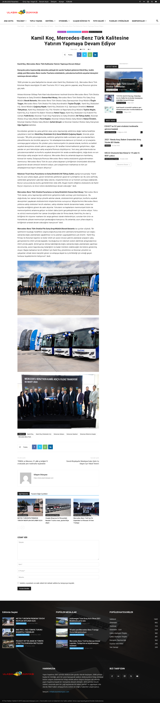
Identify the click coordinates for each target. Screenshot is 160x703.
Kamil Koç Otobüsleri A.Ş (43, 434)
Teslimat (21, 21)
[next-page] (22, 527)
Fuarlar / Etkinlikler (119, 21)
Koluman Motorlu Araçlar (88, 434)
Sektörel (49, 21)
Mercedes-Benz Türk (25, 437)
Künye (61, 1)
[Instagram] (148, 1)
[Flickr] (144, 1)
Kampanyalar (138, 21)
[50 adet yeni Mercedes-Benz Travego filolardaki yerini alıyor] (62, 633)
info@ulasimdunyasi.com (59, 692)
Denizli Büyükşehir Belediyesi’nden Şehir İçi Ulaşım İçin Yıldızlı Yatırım (83, 462)
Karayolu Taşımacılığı (23, 635)
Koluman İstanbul (72, 434)
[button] (157, 21)
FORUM (69, 1)
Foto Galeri (98, 21)
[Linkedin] (95, 54)
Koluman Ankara (59, 434)
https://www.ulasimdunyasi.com (43, 478)
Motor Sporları (121, 103)
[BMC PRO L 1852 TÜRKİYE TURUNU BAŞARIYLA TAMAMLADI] (8, 633)
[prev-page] (18, 527)
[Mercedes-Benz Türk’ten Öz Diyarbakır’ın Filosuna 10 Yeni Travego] (86, 507)
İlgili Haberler (23, 494)
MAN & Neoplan (22, 515)
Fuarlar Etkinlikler (75, 623)
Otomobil (63, 21)
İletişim (54, 1)
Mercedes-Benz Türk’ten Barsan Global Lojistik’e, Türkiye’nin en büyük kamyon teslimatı (85, 643)
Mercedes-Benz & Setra (45, 26)
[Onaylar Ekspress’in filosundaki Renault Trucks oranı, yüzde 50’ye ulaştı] (58, 507)
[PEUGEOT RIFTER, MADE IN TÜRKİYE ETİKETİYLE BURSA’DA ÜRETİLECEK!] (8, 644)
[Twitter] (152, 1)
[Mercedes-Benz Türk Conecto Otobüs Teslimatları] (124, 81)
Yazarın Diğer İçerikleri (39, 494)
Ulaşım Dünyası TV (81, 21)
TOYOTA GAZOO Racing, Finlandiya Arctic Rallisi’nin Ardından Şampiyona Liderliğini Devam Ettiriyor (129, 98)
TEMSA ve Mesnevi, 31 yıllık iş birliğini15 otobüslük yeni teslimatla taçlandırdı (32, 462)
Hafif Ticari (20, 646)
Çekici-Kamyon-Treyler (52, 515)
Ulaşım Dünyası (40, 474)
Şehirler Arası (30, 26)
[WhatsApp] (90, 54)
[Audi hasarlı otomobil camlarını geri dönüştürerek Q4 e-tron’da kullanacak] (109, 109)
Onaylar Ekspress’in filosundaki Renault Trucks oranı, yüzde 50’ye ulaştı (57, 520)
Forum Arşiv (43, 1)
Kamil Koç (30, 434)
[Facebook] (140, 1)
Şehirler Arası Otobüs (95, 32)
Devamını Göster (122, 165)
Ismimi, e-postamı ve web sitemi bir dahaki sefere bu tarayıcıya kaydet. (47, 583)
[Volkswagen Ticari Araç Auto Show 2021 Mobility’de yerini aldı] (62, 621)
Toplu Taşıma (36, 21)
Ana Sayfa (8, 21)
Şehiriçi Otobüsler (112, 90)
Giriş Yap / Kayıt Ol (30, 1)
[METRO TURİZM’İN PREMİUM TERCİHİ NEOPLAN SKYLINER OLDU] (30, 507)
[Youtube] (156, 1)
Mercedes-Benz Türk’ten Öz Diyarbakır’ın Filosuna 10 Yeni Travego (83, 520)
